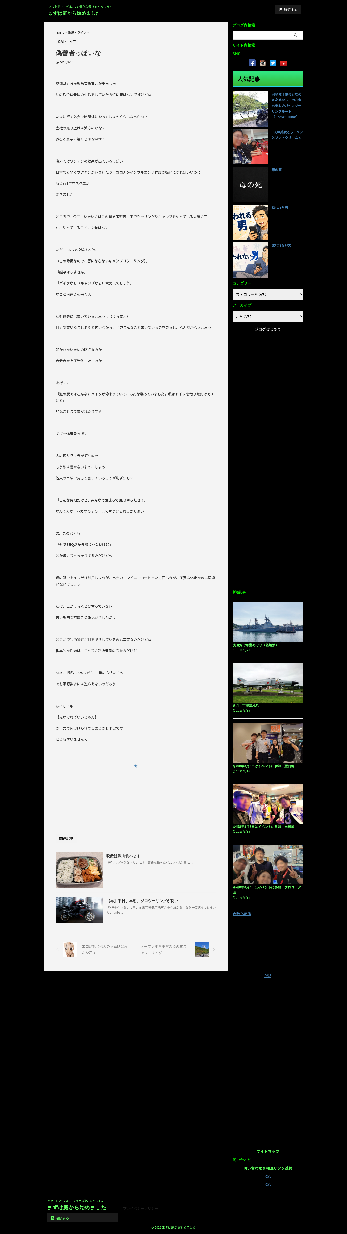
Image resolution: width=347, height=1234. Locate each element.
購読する (290, 9)
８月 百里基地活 (246, 705)
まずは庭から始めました (74, 13)
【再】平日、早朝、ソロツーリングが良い (142, 901)
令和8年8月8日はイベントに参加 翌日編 (263, 766)
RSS (267, 975)
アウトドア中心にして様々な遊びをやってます (76, 1201)
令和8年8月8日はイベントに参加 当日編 (263, 826)
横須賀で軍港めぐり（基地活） (256, 645)
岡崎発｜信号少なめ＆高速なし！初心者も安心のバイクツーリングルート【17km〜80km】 (286, 105)
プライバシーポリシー (140, 1208)
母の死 (277, 169)
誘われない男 (281, 245)
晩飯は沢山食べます (123, 856)
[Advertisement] (136, 795)
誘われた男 (280, 207)
